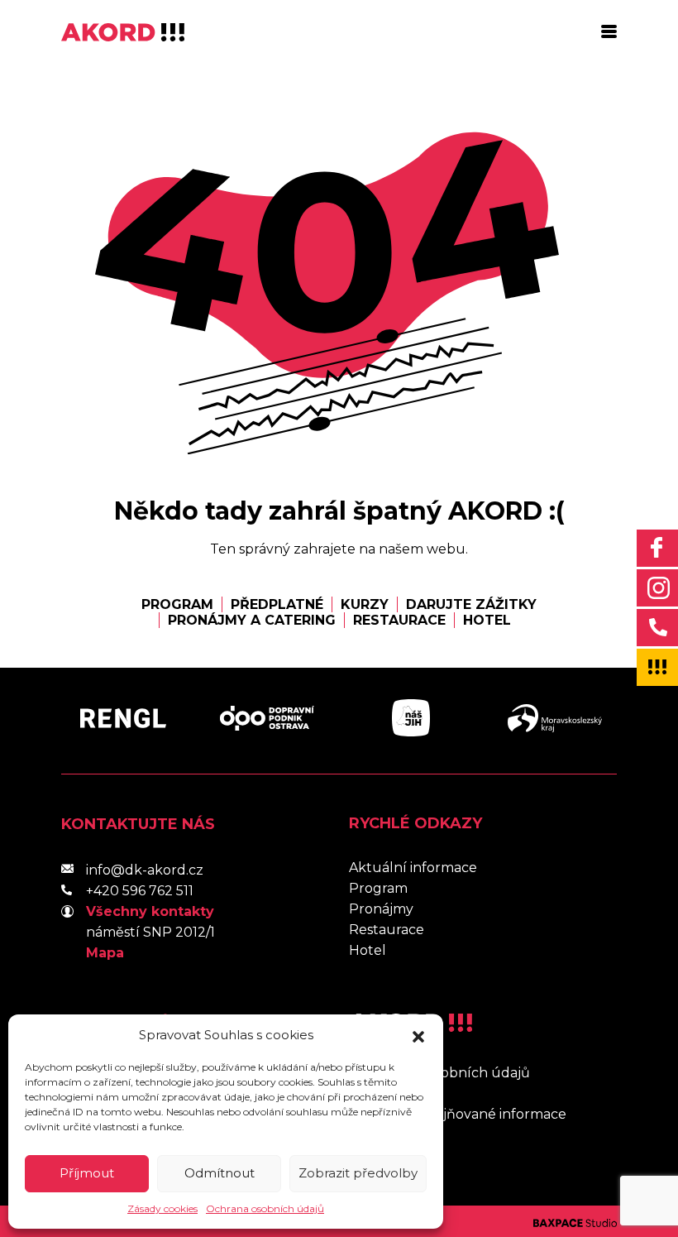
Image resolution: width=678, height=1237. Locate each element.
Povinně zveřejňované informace (457, 1114)
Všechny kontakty (150, 911)
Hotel (487, 620)
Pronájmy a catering (252, 620)
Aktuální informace (413, 867)
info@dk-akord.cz (144, 870)
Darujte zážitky (471, 604)
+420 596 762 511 (139, 891)
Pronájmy (381, 909)
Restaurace (399, 620)
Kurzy (365, 604)
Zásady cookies (162, 1208)
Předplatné (277, 604)
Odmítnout (219, 1173)
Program (177, 604)
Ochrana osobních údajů (265, 1208)
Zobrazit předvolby (358, 1173)
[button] (418, 1035)
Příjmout (87, 1173)
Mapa (105, 953)
